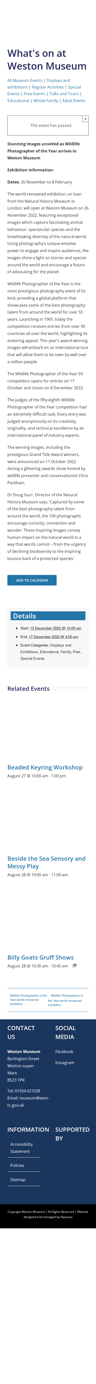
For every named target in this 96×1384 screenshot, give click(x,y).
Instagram (64, 1062)
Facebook (64, 1051)
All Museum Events (24, 80)
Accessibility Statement (21, 1148)
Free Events (34, 93)
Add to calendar (32, 580)
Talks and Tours (64, 93)
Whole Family (45, 100)
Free (76, 651)
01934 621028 (27, 1091)
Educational (18, 100)
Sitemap (18, 1179)
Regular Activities (48, 87)
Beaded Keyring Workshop (45, 767)
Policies (17, 1165)
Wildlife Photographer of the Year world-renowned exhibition (28, 999)
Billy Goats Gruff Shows (40, 957)
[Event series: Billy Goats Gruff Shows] (74, 965)
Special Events (32, 658)
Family (66, 651)
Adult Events (73, 100)
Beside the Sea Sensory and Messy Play (46, 862)
